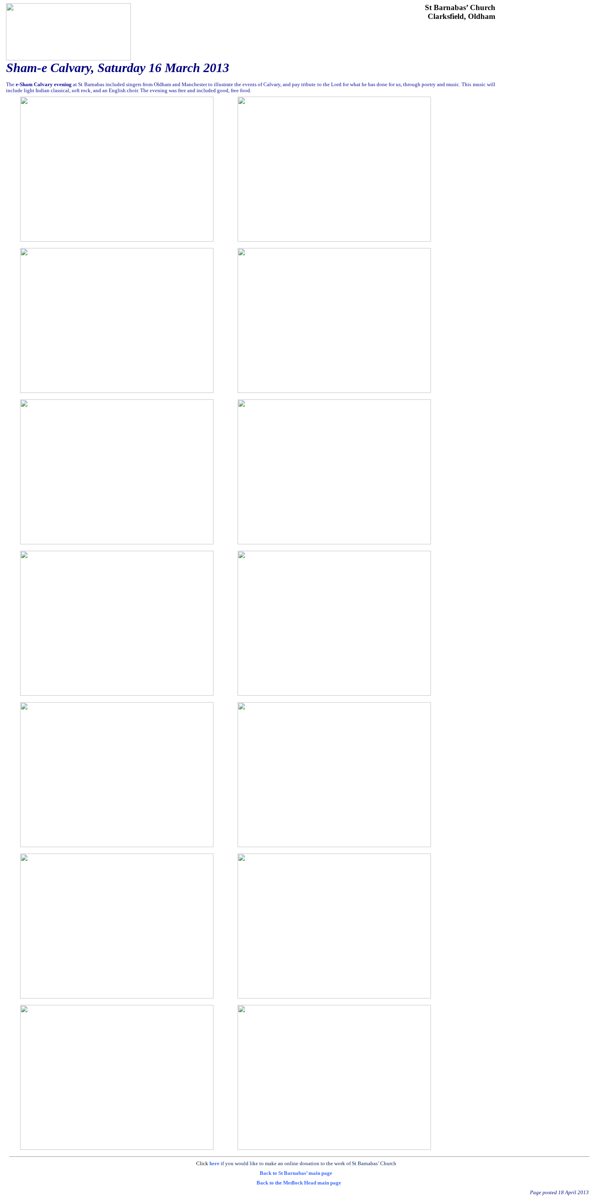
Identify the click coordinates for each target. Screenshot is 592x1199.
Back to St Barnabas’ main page (296, 1173)
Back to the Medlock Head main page (299, 1183)
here (214, 1163)
